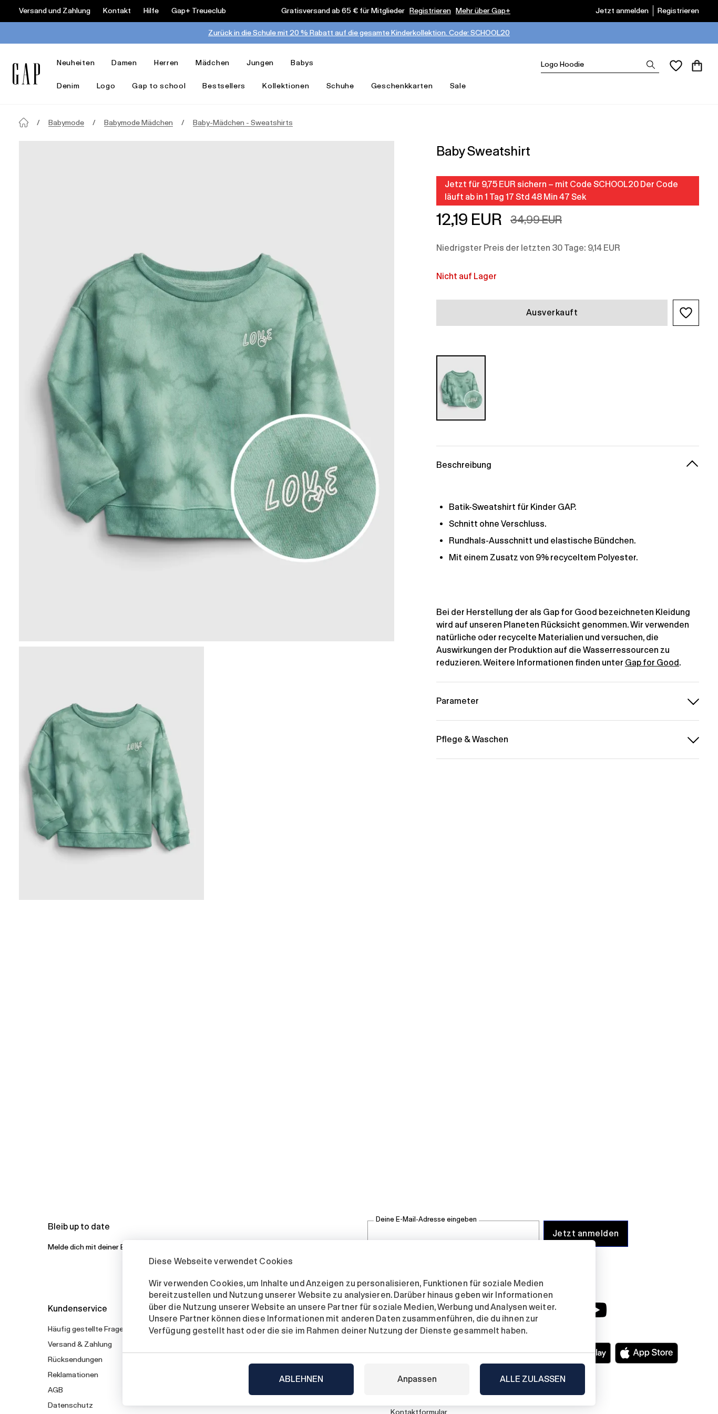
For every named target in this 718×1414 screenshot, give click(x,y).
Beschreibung (463, 464)
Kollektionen (285, 85)
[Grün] (461, 387)
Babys (302, 62)
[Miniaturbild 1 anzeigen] (111, 773)
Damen (124, 62)
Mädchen (213, 62)
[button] (686, 313)
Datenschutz (70, 1405)
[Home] (23, 122)
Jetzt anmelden (622, 10)
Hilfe (151, 10)
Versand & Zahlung (80, 1344)
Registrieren (430, 10)
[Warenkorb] (697, 65)
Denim (68, 85)
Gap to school (159, 85)
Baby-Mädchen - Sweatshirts (243, 122)
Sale (458, 85)
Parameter (457, 700)
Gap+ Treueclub (198, 10)
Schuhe (340, 85)
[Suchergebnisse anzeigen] (651, 64)
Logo (106, 85)
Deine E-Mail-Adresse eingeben (426, 1219)
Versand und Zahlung (54, 10)
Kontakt (117, 10)
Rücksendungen (75, 1359)
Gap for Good (652, 662)
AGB (55, 1390)
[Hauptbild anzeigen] (206, 391)
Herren (166, 62)
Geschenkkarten (402, 85)
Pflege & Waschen (472, 739)
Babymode (66, 122)
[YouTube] (596, 1310)
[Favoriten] (676, 65)
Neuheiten (76, 62)
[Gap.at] (26, 74)
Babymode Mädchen (138, 122)
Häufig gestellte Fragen (88, 1329)
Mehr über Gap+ (483, 10)
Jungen (260, 62)
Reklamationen (73, 1374)
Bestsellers (223, 85)
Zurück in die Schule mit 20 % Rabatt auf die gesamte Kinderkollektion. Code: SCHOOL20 (359, 32)
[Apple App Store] (646, 1353)
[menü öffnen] (100, 62)
